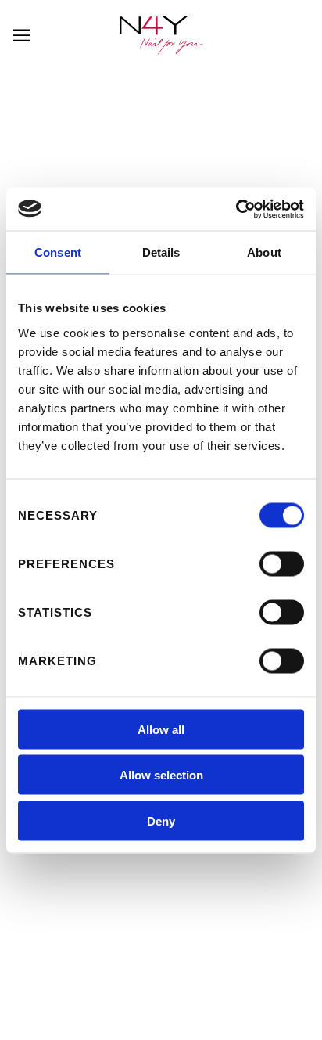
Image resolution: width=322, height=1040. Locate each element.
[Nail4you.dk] (161, 35)
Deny (161, 820)
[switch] (281, 563)
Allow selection (161, 775)
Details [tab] (161, 252)
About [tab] (264, 252)
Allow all (161, 729)
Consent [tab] (57, 252)
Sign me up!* (161, 887)
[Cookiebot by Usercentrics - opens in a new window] (235, 209)
